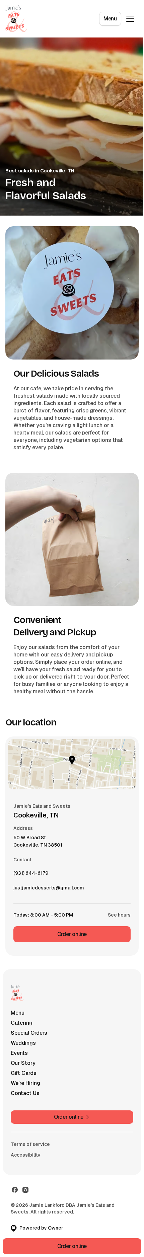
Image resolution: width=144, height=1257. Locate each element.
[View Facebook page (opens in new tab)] (15, 1190)
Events (19, 1052)
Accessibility (26, 1155)
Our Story (23, 1063)
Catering (21, 1022)
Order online (72, 934)
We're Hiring (25, 1083)
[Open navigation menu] (130, 18)
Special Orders (29, 1032)
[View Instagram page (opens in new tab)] (25, 1190)
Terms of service (30, 1144)
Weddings (23, 1042)
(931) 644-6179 (30, 874)
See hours (119, 915)
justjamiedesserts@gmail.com (48, 889)
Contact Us (25, 1093)
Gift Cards (24, 1073)
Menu (110, 18)
